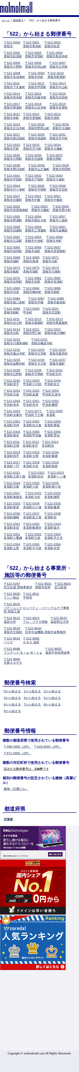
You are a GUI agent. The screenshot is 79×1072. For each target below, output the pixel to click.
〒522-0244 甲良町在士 (52, 382)
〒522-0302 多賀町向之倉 (32, 423)
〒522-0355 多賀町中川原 (32, 546)
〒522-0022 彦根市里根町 (32, 116)
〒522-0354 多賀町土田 (12, 546)
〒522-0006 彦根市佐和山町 (36, 64)
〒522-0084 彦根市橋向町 (32, 290)
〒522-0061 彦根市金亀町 (58, 228)
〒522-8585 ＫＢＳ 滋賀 (31, 640)
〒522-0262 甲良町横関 (50, 403)
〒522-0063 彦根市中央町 (34, 238)
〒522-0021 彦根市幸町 (12, 116)
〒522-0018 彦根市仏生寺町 (36, 105)
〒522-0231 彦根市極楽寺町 (42, 341)
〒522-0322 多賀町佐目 (36, 474)
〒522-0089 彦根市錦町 (12, 310)
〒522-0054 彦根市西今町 (61, 208)
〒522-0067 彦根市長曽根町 (55, 249)
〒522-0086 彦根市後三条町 (14, 300)
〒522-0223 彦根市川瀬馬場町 (16, 341)
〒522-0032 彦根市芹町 (12, 146)
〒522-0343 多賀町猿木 (52, 525)
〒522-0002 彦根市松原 (52, 44)
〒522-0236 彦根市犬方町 (37, 361)
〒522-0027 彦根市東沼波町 (14, 136)
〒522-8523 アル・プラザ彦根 (35, 620)
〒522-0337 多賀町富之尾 (32, 515)
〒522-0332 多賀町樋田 (52, 495)
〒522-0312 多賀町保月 (31, 443)
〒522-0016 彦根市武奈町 (58, 95)
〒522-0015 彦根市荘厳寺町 (36, 95)
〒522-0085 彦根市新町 (52, 290)
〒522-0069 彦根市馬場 (31, 259)
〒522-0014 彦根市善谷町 (13, 95)
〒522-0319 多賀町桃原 (50, 464)
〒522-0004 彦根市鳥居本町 (57, 54)
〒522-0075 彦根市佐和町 (13, 280)
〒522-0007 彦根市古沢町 (58, 64)
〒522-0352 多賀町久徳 (33, 536)
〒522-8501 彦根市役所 (43, 585)
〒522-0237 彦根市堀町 (57, 361)
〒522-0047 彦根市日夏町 (13, 198)
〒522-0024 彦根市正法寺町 (14, 126)
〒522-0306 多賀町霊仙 (52, 433)
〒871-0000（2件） (17, 753)
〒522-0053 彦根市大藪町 (40, 208)
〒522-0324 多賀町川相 (12, 485)
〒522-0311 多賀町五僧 (12, 443)
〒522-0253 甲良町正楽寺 (51, 392)
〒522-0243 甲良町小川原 (32, 382)
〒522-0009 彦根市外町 (36, 75)
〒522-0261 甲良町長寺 (31, 403)
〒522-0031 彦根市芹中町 (58, 136)
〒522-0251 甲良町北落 (12, 392)
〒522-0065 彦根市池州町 (13, 249)
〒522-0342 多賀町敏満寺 (32, 525)
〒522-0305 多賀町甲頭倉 (32, 433)
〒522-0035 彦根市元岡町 (13, 157)
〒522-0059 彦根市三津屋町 (36, 228)
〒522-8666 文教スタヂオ (13, 661)
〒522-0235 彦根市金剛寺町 (14, 361)
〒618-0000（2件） (47, 746)
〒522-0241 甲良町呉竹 (54, 372)
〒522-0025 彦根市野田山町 (39, 126)
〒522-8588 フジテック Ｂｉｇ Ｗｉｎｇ (23, 650)
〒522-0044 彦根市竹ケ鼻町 (14, 187)
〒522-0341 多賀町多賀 (12, 525)
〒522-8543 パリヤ (12, 640)
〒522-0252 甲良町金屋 (31, 392)
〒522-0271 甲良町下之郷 (34, 413)
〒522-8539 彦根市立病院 (13, 630)
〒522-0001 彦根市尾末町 (32, 44)
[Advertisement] (39, 1010)
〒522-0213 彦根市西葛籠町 (57, 321)
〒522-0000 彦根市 (12, 44)
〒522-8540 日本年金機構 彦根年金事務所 (45, 630)
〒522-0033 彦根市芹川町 (32, 146)
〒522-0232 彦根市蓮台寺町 (14, 351)
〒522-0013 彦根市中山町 (58, 85)
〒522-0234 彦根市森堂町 (58, 351)
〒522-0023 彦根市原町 (52, 116)
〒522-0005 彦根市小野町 (13, 64)
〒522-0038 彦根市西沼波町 (14, 167)
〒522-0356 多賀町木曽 (52, 546)
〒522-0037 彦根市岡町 (54, 157)
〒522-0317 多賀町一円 (12, 464)
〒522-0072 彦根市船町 (12, 269)
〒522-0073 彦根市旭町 (31, 269)
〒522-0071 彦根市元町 (50, 259)
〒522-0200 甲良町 (31, 310)
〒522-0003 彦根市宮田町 (34, 54)
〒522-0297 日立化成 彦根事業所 (18, 585)
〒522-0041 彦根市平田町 (13, 177)
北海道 (8, 819)
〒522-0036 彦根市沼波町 (34, 157)
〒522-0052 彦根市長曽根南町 (16, 208)
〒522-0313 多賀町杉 (50, 443)
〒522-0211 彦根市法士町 (13, 321)
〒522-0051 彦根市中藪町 (53, 198)
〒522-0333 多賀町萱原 (12, 505)
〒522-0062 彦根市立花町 (13, 238)
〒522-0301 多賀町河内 (12, 423)
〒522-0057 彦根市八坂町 (58, 218)
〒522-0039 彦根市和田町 (61, 167)
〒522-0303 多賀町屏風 (52, 423)
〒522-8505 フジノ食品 (12, 595)
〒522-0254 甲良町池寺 (12, 403)
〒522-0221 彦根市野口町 (32, 331)
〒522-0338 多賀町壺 (52, 515)
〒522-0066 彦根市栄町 (33, 249)
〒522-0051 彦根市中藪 (33, 198)
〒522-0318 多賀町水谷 (31, 464)
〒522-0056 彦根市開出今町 (36, 218)
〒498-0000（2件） (17, 746)
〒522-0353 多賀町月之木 (53, 536)
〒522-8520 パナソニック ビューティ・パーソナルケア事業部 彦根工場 (36, 607)
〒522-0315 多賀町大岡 (31, 454)
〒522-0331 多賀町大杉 (33, 495)
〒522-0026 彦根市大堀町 (61, 126)
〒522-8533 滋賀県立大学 (59, 620)
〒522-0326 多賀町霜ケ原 (51, 485)
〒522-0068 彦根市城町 (12, 259)
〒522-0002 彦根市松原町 (13, 54)
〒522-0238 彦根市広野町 (13, 372)
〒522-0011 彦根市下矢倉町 (14, 85)
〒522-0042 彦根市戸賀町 (34, 177)
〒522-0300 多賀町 (54, 413)
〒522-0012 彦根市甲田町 (37, 85)
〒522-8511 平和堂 (31, 595)
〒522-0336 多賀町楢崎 (12, 515)
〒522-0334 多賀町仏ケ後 (32, 505)
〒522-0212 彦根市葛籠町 (34, 321)
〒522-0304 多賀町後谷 (12, 433)
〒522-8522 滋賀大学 (12, 620)
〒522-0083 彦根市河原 (12, 290)
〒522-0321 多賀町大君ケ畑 (14, 474)
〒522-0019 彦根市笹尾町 (58, 105)
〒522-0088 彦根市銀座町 (56, 300)
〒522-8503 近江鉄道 (62, 585)
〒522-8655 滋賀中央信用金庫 (57, 650)
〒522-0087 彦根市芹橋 (36, 300)
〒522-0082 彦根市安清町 (53, 280)
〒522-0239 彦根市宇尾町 (34, 372)
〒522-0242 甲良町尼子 (12, 382)
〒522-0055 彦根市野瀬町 (13, 218)
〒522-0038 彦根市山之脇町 (39, 167)
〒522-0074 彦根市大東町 (51, 269)
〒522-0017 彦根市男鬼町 (13, 105)
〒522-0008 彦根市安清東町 (14, 75)
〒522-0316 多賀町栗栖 (50, 454)
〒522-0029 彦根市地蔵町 (37, 136)
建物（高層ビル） (16, 789)
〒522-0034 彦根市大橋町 (53, 146)
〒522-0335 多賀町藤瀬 (52, 505)
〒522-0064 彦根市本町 (54, 238)
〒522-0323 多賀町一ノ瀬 (56, 474)
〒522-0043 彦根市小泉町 (55, 177)
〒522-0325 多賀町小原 (31, 485)
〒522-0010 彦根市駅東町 (56, 75)
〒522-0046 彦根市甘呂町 (58, 187)
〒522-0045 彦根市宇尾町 (37, 187)
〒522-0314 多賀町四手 (12, 454)
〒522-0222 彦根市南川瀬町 (55, 331)
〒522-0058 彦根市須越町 (13, 228)
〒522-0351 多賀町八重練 (13, 536)
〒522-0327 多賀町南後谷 (13, 495)
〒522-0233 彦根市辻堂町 (37, 351)
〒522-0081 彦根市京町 (33, 280)
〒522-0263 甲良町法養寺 (13, 413)
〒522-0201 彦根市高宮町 (51, 310)
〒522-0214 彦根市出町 (12, 331)
